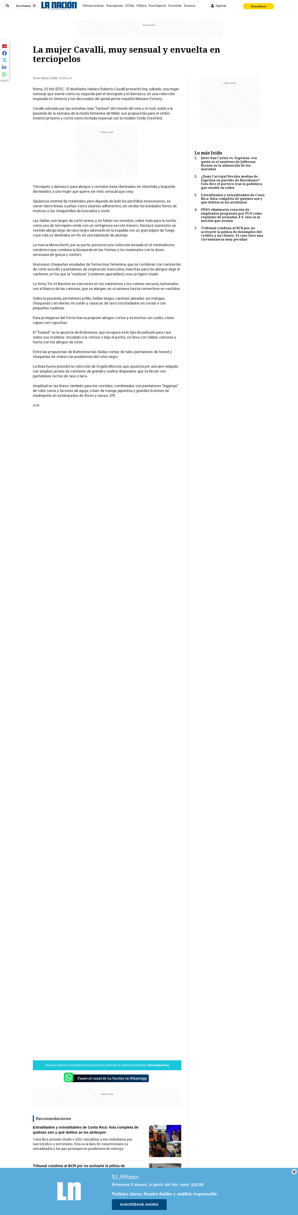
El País (130, 5)
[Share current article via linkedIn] (4, 67)
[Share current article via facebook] (4, 53)
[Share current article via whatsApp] (4, 74)
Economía (174, 5)
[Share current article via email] (4, 46)
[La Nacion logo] (59, 6)
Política (141, 5)
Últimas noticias (93, 5)
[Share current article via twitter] (4, 60)
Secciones (23, 6)
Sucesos (189, 5)
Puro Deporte (157, 5)
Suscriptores (114, 5)
